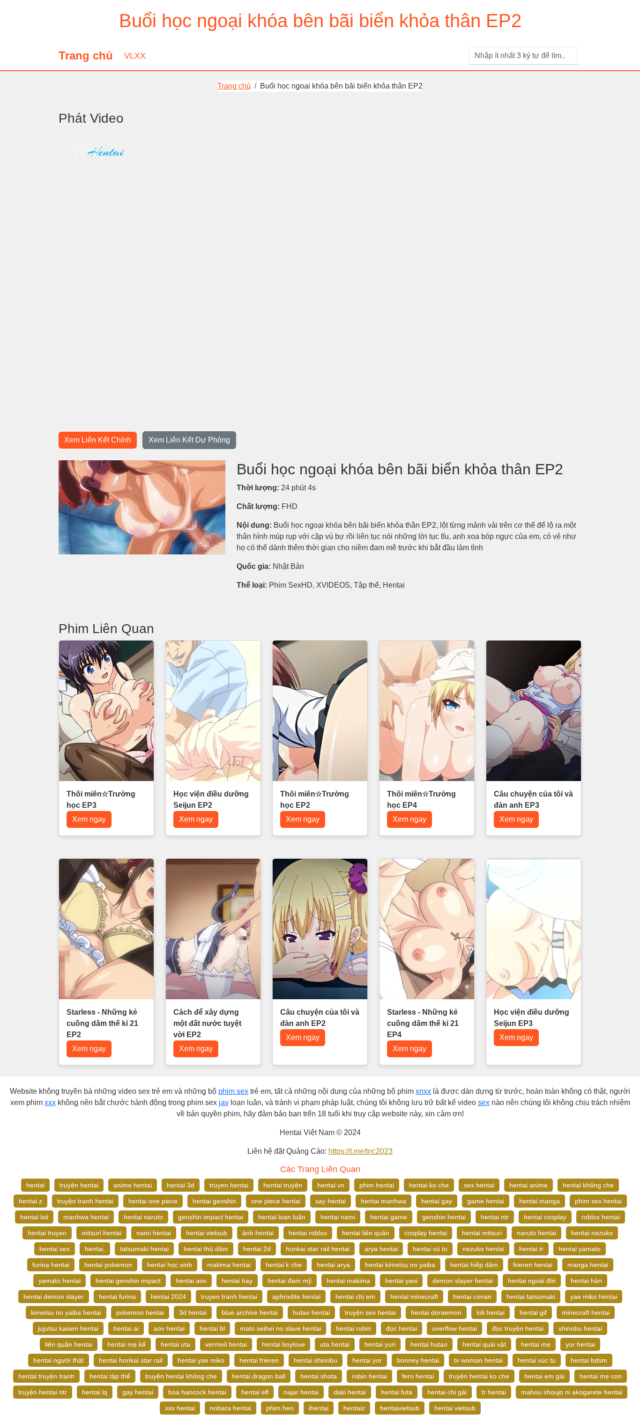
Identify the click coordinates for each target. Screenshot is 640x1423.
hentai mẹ (536, 1344)
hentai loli (34, 1217)
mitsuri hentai (101, 1233)
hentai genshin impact (128, 1280)
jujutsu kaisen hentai (68, 1328)
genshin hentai (444, 1217)
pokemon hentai (140, 1312)
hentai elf (254, 1392)
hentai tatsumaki (530, 1296)
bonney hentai (418, 1360)
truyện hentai (79, 1185)
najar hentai (301, 1392)
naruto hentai (536, 1233)
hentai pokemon (108, 1264)
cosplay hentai (425, 1233)
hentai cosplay (545, 1217)
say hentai (330, 1201)
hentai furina (117, 1296)
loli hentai (490, 1312)
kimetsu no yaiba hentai (66, 1312)
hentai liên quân (365, 1233)
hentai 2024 (168, 1296)
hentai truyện (282, 1185)
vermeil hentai (226, 1344)
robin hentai (369, 1376)
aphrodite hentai (296, 1296)
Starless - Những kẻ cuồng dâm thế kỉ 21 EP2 (102, 1023)
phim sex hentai (598, 1201)
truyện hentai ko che (479, 1376)
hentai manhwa (383, 1201)
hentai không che (588, 1185)
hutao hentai (311, 1312)
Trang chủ (86, 55)
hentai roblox (308, 1233)
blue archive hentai (250, 1312)
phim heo (280, 1408)
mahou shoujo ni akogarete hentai (571, 1392)
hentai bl (212, 1328)
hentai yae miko (201, 1360)
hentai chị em (355, 1296)
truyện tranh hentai (85, 1201)
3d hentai (193, 1312)
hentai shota (318, 1376)
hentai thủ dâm (206, 1249)
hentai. (95, 1249)
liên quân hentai (68, 1344)
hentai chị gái (447, 1392)
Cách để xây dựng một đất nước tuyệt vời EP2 (207, 1023)
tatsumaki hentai (144, 1249)
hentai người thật (58, 1360)
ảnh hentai (258, 1233)
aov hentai (169, 1328)
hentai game (388, 1217)
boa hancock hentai (197, 1392)
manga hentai (587, 1264)
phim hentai (376, 1185)
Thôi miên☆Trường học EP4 (421, 799)
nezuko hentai (483, 1249)
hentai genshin (214, 1201)
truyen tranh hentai (229, 1296)
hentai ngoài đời (532, 1280)
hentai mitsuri (482, 1233)
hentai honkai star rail (131, 1360)
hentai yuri (380, 1344)
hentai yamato (579, 1249)
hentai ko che (429, 1185)
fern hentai (418, 1376)
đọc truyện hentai (517, 1328)
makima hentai (229, 1264)
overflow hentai (454, 1328)
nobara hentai (230, 1408)
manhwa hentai (86, 1217)
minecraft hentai (586, 1312)
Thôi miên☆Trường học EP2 (314, 799)
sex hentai (479, 1185)
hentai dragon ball (258, 1376)
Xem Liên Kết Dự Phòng (189, 440)
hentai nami (337, 1217)
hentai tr (531, 1249)
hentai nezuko (592, 1233)
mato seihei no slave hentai (280, 1328)
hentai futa (396, 1392)
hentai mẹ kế (126, 1344)
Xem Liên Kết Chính (97, 440)
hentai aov (191, 1280)
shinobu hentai (580, 1328)
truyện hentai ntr (42, 1392)
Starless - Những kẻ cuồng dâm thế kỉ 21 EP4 (423, 1023)
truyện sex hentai (370, 1312)
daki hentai (350, 1392)
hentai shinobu (315, 1360)
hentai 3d (180, 1185)
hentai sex (54, 1249)
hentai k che (284, 1264)
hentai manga (539, 1201)
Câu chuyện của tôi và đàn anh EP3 (533, 799)
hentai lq (94, 1392)
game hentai (485, 1201)
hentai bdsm (589, 1360)
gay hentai (137, 1392)
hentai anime (528, 1185)
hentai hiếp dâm (474, 1264)
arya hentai (381, 1249)
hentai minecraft (414, 1296)
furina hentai (50, 1264)
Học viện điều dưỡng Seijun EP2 (211, 799)
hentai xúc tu (537, 1360)
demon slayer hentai (462, 1280)
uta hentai (335, 1344)
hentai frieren (259, 1360)
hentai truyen (47, 1233)
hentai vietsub (206, 1233)
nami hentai (153, 1233)
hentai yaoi (401, 1280)
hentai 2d (257, 1249)
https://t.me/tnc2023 (360, 1151)
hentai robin (353, 1328)
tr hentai (494, 1392)
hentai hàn (586, 1280)
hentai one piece (153, 1201)
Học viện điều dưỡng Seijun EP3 (531, 1017)
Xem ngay (89, 819)
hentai (35, 1185)
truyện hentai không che (181, 1376)
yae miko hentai (593, 1296)
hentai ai (126, 1328)
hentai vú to (430, 1249)
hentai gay (436, 1201)
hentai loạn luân (281, 1217)
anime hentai (132, 1185)
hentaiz (354, 1408)
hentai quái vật (484, 1344)
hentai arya (333, 1264)
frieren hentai (532, 1264)
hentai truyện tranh (46, 1376)
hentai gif (533, 1312)
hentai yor (367, 1360)
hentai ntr (495, 1217)
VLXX (135, 55)
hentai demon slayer (53, 1296)
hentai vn (330, 1185)
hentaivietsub (399, 1408)
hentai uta (175, 1344)
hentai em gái (544, 1376)
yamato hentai (59, 1280)
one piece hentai (275, 1201)
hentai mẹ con (601, 1376)
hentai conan (472, 1296)
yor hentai (580, 1344)
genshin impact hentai (210, 1217)
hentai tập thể (109, 1376)
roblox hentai (600, 1217)
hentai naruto (143, 1217)
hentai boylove (283, 1344)
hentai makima (348, 1280)
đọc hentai (401, 1328)
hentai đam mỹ (290, 1280)
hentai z (30, 1201)
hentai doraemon (436, 1312)
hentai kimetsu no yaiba (400, 1264)
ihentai (318, 1408)
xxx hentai (180, 1408)
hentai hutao (428, 1344)
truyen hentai (228, 1185)
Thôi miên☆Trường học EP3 (101, 799)
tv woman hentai (478, 1360)
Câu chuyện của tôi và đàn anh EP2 (319, 1017)
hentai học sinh (169, 1264)
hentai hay (237, 1280)
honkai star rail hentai (318, 1249)
